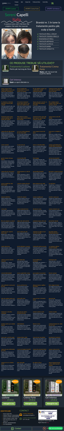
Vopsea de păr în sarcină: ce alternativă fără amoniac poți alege (40, 103)
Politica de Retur (36, 2)
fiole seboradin (20, 362)
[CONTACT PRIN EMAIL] (20, 414)
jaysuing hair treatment (54, 337)
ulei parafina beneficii (38, 171)
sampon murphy (53, 311)
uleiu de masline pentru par (8, 298)
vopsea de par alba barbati (7, 131)
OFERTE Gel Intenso (53, 8)
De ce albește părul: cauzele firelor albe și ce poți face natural (55, 103)
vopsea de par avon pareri (7, 171)
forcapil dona (52, 183)
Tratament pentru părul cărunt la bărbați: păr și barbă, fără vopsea (7, 118)
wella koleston (20, 323)
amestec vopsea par (54, 197)
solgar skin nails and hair (23, 221)
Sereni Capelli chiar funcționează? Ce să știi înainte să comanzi (23, 90)
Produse (16, 2)
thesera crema (36, 323)
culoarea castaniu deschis (23, 183)
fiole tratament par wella (39, 183)
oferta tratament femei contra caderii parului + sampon (54, 364)
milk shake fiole (21, 259)
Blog (48, 422)
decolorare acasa (37, 209)
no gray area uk (21, 144)
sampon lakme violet (22, 337)
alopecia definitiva (5, 197)
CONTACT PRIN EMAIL (28, 413)
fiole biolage (36, 158)
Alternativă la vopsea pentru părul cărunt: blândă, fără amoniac (24, 118)
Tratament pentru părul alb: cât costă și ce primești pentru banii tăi (55, 90)
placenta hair (52, 298)
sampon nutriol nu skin (38, 311)
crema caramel (5, 144)
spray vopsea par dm (22, 231)
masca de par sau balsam (39, 337)
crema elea (4, 209)
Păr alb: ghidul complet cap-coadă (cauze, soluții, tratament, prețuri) (40, 90)
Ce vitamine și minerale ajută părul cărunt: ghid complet (7, 103)
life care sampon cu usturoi (8, 221)
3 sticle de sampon (21, 197)
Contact (16, 4)
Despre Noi (27, 2)
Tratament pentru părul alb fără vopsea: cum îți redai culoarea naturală (39, 118)
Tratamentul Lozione (20, 67)
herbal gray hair (53, 259)
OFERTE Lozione (10, 8)
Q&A (22, 2)
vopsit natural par (5, 246)
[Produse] (44, 428)
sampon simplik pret (38, 197)
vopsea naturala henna (22, 209)
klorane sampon (53, 273)
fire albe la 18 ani (37, 362)
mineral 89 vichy (21, 298)
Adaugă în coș (8, 403)
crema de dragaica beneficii (24, 349)
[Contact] (12, 428)
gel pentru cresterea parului (56, 171)
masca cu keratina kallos (39, 144)
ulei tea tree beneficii (54, 158)
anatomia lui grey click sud (39, 221)
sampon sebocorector (54, 349)
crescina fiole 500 (21, 158)
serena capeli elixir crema (23, 273)
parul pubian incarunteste (39, 273)
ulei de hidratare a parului (23, 246)
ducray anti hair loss (22, 285)
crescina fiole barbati (6, 273)
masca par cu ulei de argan (7, 337)
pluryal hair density (53, 221)
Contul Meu (45, 2)
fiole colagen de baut (54, 285)
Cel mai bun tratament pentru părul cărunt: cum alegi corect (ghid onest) (23, 103)
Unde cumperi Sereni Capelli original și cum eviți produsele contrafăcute (7, 90)
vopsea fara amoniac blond (39, 349)
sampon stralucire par (54, 209)
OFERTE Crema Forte (32, 8)
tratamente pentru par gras (39, 246)
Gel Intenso (15, 80)
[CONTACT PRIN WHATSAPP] (20, 418)
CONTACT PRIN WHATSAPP (29, 417)
